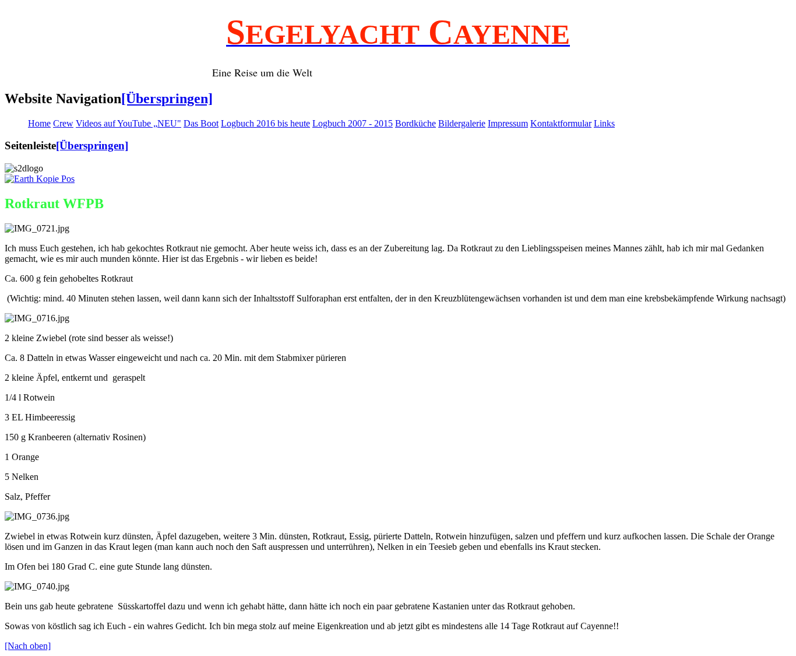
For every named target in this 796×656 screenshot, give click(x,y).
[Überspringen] (167, 98)
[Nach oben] (28, 646)
